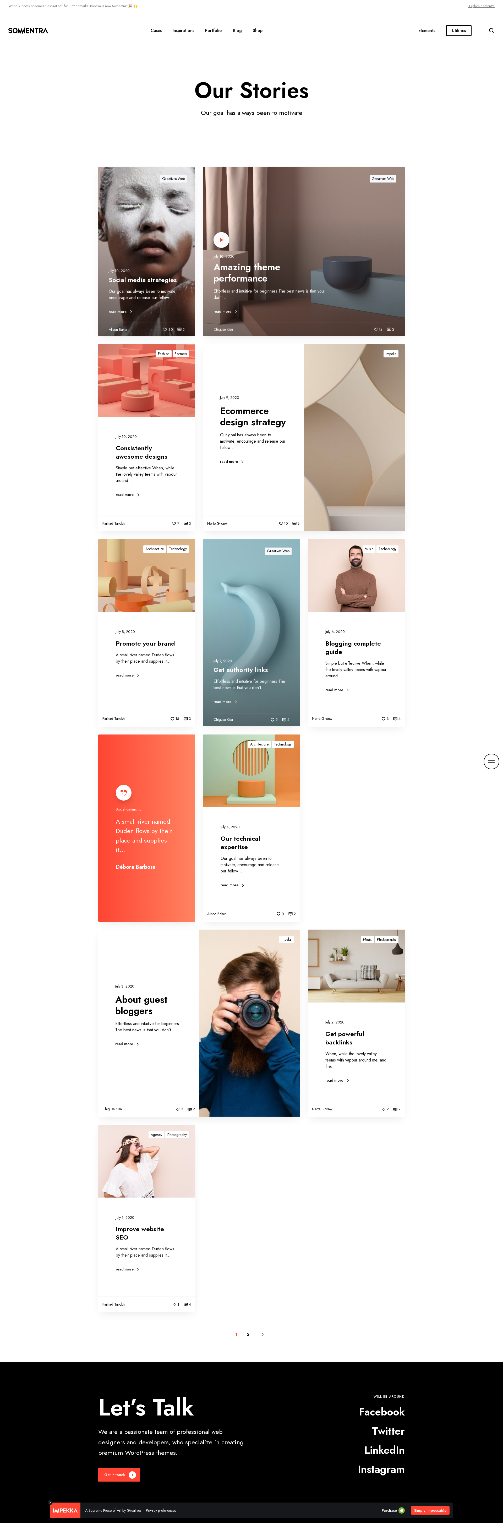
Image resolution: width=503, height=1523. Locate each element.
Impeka (391, 353)
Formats (181, 353)
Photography (386, 939)
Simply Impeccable (430, 1510)
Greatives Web (173, 178)
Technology (178, 548)
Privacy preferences (161, 1510)
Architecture (154, 548)
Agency (156, 1134)
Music (369, 548)
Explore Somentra (481, 5)
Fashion (164, 353)
